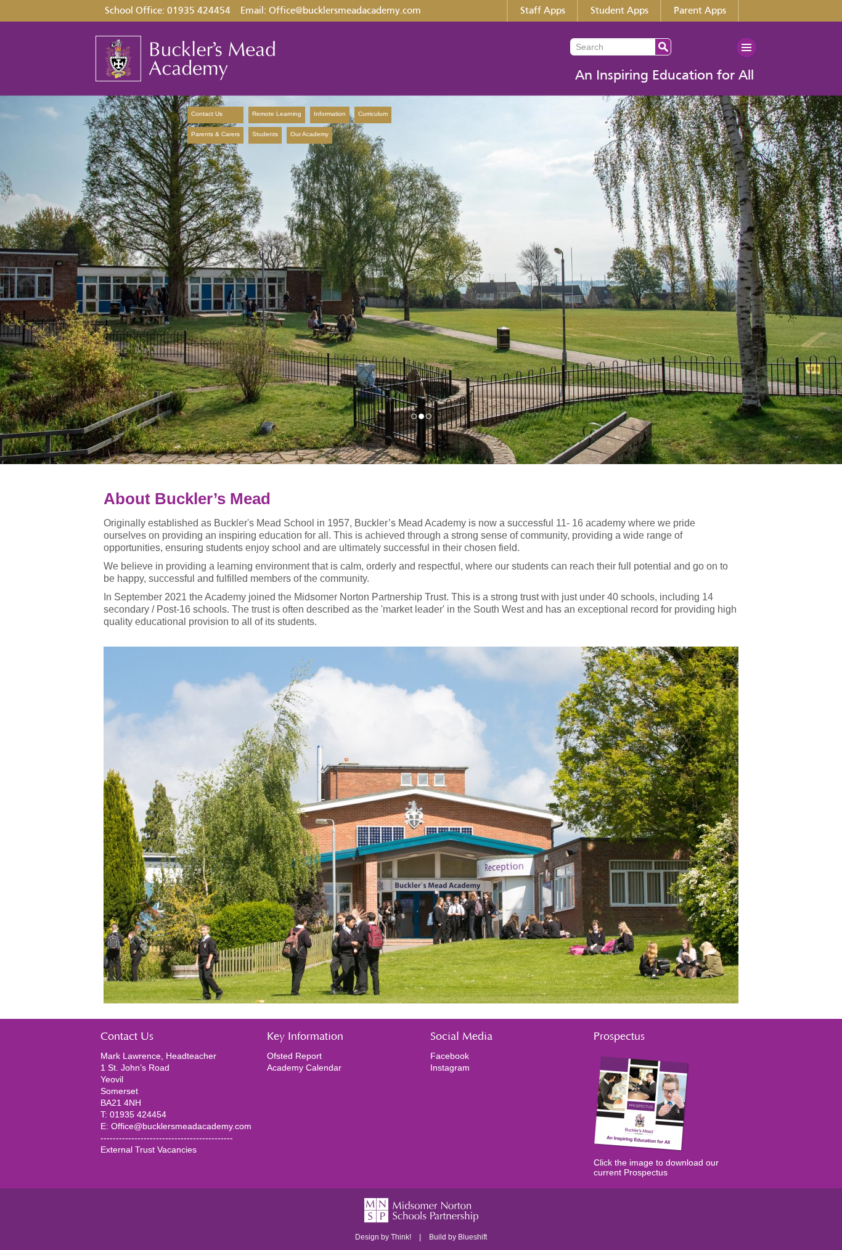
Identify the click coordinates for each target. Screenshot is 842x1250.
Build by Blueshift (458, 1237)
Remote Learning (276, 113)
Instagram (450, 1067)
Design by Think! (383, 1237)
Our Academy (365, 134)
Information (330, 113)
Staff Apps (542, 11)
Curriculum (373, 113)
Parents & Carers (215, 134)
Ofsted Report (294, 1056)
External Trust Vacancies (148, 1149)
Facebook (449, 1056)
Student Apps (619, 11)
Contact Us (207, 113)
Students (265, 134)
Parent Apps (700, 11)
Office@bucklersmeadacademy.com (345, 11)
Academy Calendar (304, 1067)
